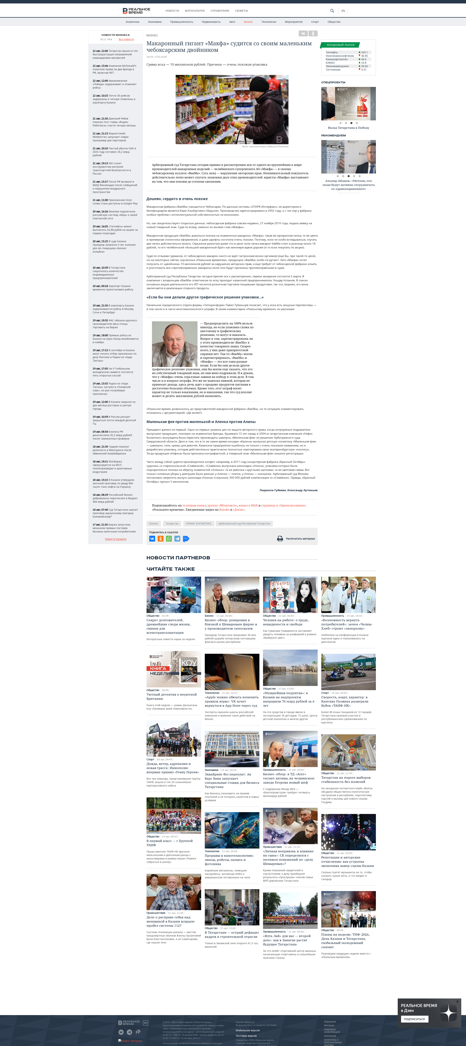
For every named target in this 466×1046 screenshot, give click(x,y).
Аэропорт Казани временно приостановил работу (113, 287)
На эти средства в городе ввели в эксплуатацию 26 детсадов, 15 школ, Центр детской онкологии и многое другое (290, 706)
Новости (172, 10)
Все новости (126, 39)
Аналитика (132, 21)
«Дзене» (239, 509)
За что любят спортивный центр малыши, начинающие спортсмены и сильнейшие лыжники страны (290, 946)
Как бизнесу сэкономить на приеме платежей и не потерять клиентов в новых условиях (232, 787)
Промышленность (181, 21)
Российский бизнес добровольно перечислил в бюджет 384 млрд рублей (115, 498)
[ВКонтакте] (303, 33)
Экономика (155, 21)
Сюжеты (241, 10)
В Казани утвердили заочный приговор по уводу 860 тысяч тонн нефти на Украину (113, 483)
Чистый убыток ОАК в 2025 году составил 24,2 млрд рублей (114, 152)
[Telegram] (177, 539)
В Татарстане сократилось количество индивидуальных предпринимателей (109, 273)
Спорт (315, 21)
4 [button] (357, 123)
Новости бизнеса (116, 35)
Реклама (329, 1025)
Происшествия (156, 913)
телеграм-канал (194, 505)
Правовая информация (332, 1030)
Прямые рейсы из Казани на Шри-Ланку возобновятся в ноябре (116, 339)
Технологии (269, 21)
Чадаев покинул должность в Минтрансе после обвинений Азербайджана (112, 450)
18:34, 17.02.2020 (157, 56)
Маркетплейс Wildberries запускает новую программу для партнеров (111, 137)
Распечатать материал (300, 538)
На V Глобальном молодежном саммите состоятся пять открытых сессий (113, 372)
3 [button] (351, 123)
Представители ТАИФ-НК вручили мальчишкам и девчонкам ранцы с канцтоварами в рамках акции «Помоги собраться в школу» (171, 851)
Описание (330, 1036)
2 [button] (346, 123)
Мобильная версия (248, 1030)
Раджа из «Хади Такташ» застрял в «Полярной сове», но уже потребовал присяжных (112, 389)
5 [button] (359, 176)
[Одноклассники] (313, 33)
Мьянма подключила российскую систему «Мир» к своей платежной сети (115, 215)
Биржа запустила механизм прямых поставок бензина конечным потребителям (114, 528)
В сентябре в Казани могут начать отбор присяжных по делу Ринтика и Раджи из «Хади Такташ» (114, 355)
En (343, 11)
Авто (232, 21)
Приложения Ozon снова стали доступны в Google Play (115, 201)
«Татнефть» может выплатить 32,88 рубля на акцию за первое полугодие (115, 230)
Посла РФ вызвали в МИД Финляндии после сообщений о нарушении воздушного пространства (115, 187)
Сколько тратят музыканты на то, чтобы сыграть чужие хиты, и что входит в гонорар (347, 868)
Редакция (330, 1022)
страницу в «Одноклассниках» (283, 505)
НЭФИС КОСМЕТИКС (199, 523)
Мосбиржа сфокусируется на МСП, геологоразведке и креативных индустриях (112, 467)
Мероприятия (294, 21)
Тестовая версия (246, 1035)
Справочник (220, 10)
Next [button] (373, 103)
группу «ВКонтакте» (222, 505)
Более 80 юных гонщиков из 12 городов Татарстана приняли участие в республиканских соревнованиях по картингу (346, 709)
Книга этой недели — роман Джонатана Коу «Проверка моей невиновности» (172, 701)
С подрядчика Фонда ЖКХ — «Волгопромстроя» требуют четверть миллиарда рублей (288, 785)
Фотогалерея (195, 10)
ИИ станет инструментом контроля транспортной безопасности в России (112, 168)
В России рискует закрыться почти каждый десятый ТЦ (114, 420)
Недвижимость (211, 21)
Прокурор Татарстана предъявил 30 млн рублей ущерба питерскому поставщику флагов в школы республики (231, 631)
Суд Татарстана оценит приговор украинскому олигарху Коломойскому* (115, 513)
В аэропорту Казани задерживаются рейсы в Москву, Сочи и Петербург (113, 309)
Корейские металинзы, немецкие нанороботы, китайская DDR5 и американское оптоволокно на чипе (229, 866)
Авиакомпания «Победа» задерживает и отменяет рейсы (115, 84)
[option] (348, 103)
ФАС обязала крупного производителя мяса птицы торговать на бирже (115, 324)
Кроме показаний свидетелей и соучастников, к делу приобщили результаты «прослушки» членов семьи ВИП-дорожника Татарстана (288, 865)
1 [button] (340, 123)
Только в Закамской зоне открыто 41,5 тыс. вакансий (232, 939)
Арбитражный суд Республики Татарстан (244, 523)
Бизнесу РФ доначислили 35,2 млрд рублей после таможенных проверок (112, 435)
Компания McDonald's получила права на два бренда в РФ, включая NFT (114, 69)
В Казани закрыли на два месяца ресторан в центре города (114, 405)
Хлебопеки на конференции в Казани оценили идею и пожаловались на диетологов (347, 631)
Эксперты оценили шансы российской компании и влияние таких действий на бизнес (232, 708)
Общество (334, 21)
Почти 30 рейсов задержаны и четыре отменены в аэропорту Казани (114, 99)
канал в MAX (248, 505)
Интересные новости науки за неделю (171, 629)
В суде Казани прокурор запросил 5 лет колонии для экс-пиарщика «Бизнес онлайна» (114, 246)
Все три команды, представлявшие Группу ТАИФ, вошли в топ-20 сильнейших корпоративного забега (173, 774)
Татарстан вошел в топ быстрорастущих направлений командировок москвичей (115, 54)
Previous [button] (324, 103)
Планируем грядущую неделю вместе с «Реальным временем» (346, 945)
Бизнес (248, 21)
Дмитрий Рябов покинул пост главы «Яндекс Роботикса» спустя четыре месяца (114, 122)
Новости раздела (115, 539)
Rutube (224, 509)
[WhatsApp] (169, 539)
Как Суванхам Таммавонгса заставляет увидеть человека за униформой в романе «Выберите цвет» (289, 628)
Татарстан (172, 523)
